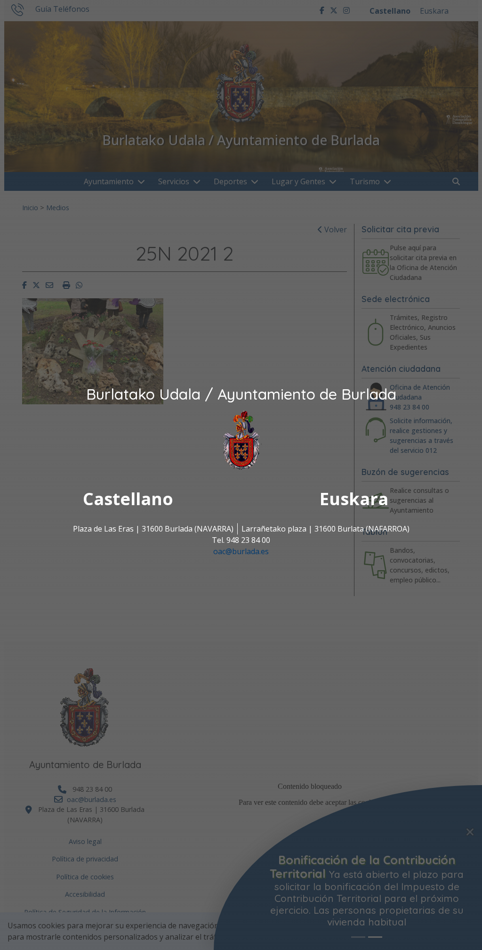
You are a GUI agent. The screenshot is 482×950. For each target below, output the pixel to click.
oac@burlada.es (241, 552)
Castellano (128, 499)
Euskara (354, 499)
